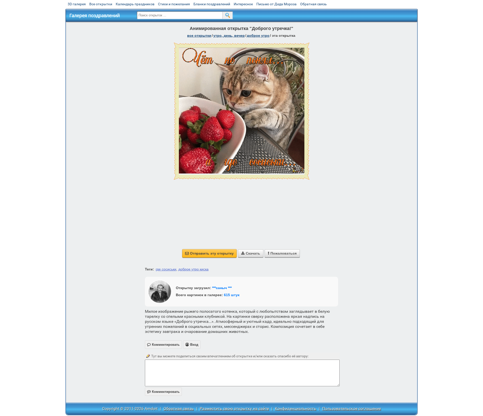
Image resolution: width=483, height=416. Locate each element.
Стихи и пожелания (174, 4)
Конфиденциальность (295, 408)
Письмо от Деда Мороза (276, 4)
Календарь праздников (135, 4)
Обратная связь (313, 4)
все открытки (199, 35)
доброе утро (258, 35)
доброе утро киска (193, 269)
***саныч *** (222, 288)
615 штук (231, 295)
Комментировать (163, 392)
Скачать (250, 253)
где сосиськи (166, 269)
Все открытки (100, 4)
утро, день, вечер (229, 35)
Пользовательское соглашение (351, 408)
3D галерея (77, 4)
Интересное (243, 4)
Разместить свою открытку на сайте (234, 408)
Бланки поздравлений (211, 4)
